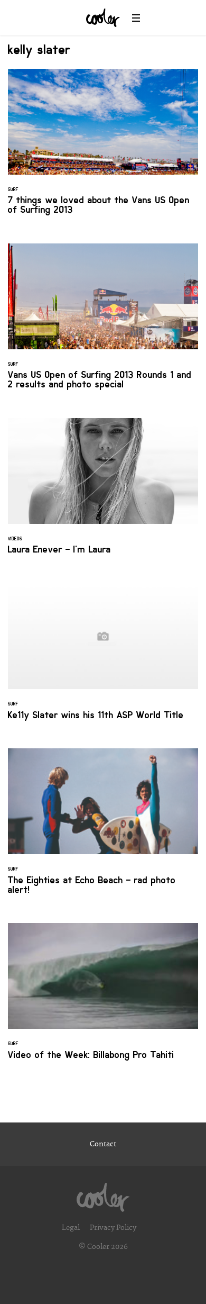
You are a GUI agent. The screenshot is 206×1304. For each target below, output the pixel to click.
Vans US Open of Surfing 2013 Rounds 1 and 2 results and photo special (103, 322)
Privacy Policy (113, 1228)
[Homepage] (103, 1194)
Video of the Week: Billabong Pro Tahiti (103, 997)
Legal (71, 1228)
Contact (103, 1144)
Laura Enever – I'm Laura (103, 492)
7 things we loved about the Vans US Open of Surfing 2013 (103, 148)
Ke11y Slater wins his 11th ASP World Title (103, 657)
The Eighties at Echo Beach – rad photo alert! (103, 827)
